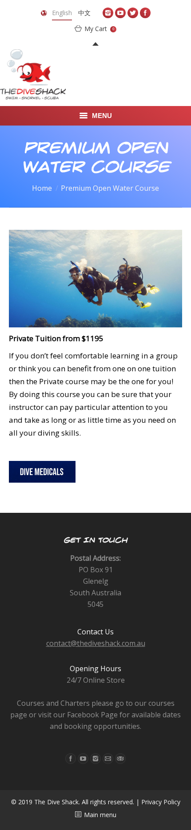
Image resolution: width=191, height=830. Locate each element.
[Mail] (108, 758)
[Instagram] (108, 13)
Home (42, 188)
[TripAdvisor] (120, 758)
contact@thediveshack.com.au (95, 643)
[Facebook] (145, 13)
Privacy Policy (160, 802)
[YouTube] (120, 13)
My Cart (99, 28)
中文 (84, 12)
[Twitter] (132, 13)
